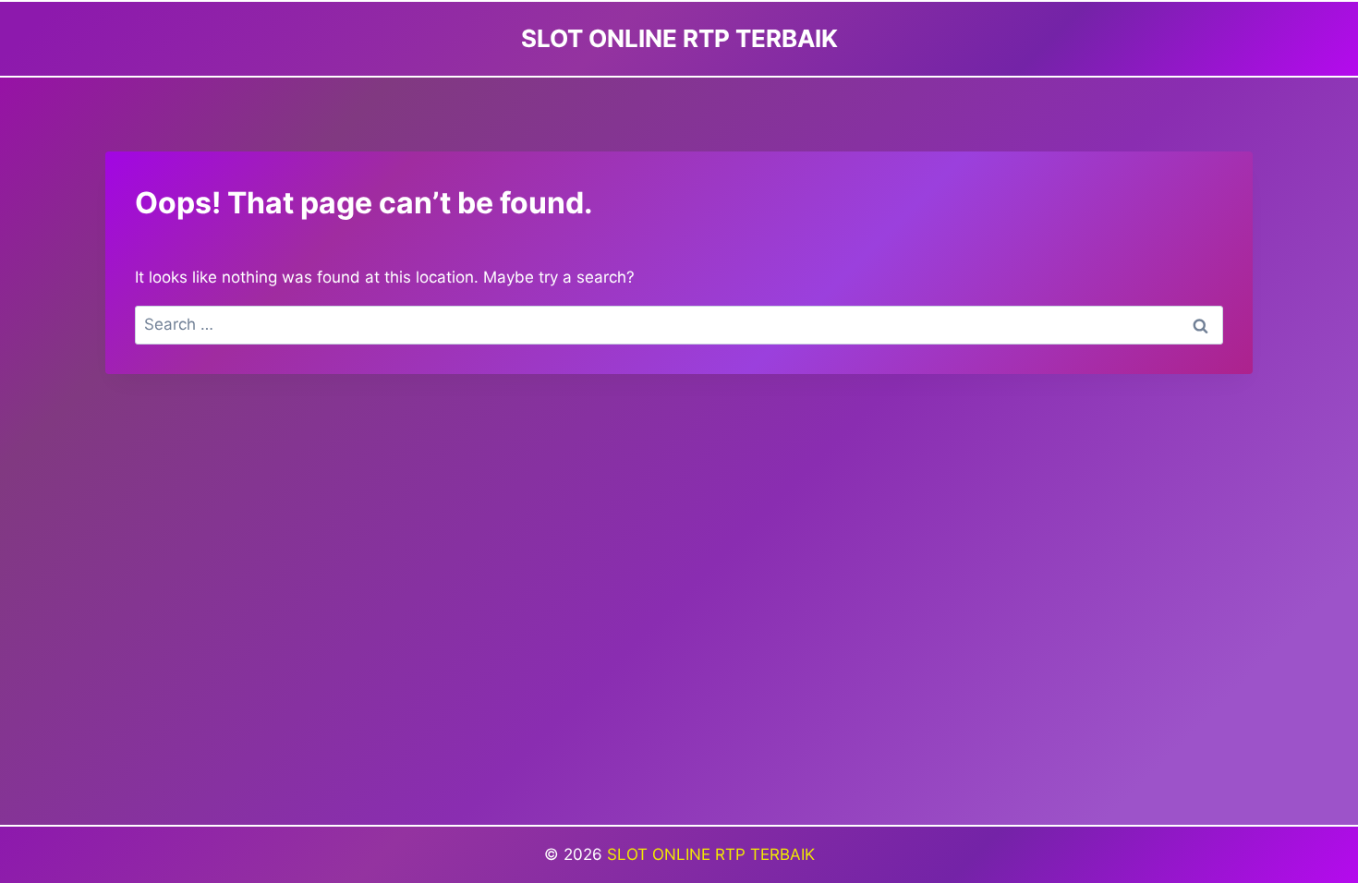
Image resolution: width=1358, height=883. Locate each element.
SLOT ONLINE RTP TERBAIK (711, 854)
